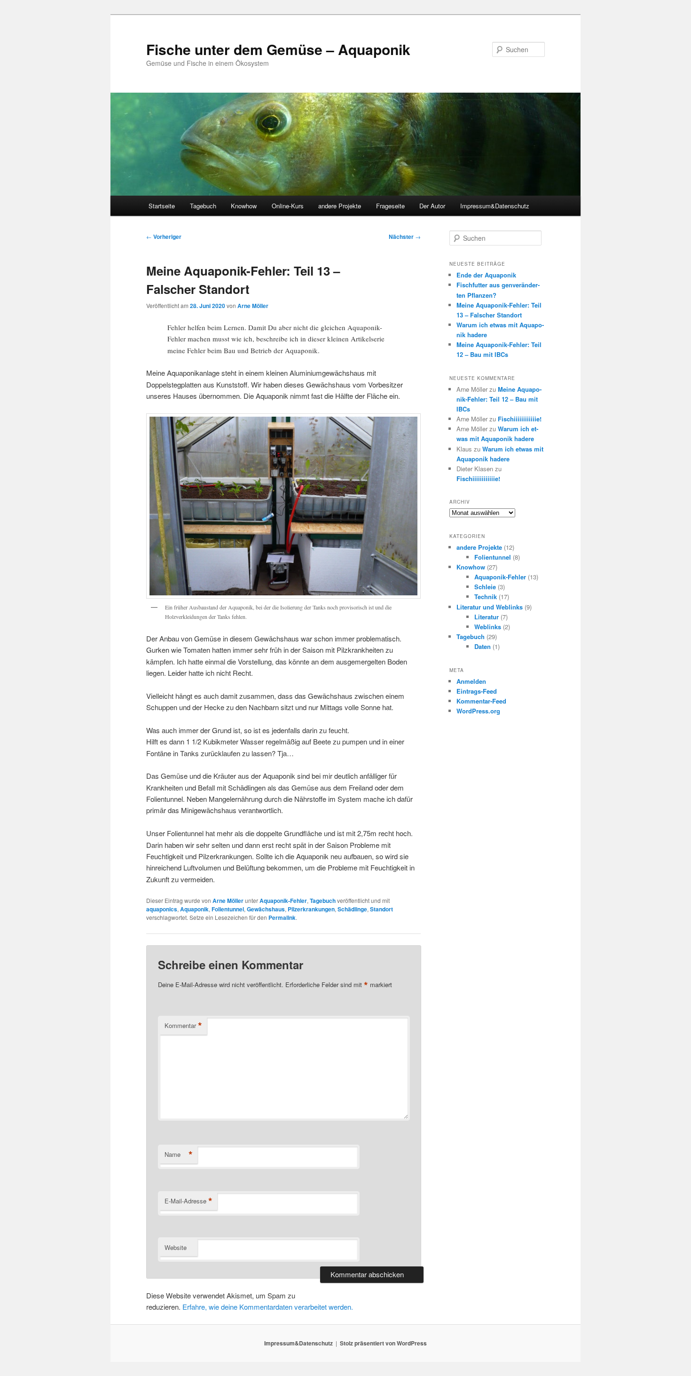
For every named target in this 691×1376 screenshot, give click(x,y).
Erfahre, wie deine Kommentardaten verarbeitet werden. (267, 1307)
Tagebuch (203, 205)
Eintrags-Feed (476, 691)
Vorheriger (163, 236)
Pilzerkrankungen (311, 909)
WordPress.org (478, 710)
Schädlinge (352, 909)
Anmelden (471, 681)
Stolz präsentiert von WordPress (383, 1343)
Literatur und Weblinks (489, 606)
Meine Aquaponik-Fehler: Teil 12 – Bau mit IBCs (499, 399)
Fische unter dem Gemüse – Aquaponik (278, 49)
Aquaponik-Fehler (283, 900)
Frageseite (390, 205)
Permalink (282, 917)
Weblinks (487, 626)
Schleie (485, 586)
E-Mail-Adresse (188, 1201)
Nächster (405, 236)
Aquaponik (194, 909)
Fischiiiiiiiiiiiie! (520, 418)
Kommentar (183, 1025)
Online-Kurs (288, 205)
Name (179, 1154)
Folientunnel (228, 909)
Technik (485, 596)
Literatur (486, 616)
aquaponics (161, 909)
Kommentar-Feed (481, 700)
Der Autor (432, 205)
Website (176, 1247)
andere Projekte (339, 205)
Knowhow (244, 205)
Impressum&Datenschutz (494, 205)
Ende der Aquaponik (486, 274)
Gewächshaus (266, 909)
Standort (381, 909)
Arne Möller (252, 305)
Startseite (162, 205)
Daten (482, 646)
